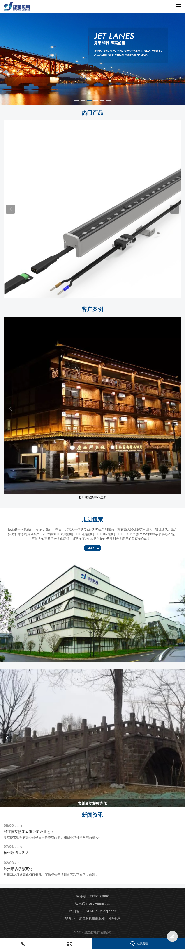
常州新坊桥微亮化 (18, 869)
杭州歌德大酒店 (16, 852)
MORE (91, 548)
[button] (76, 100)
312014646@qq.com (99, 911)
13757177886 (99, 896)
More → (92, 212)
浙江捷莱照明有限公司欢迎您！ (29, 831)
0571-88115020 (100, 903)
